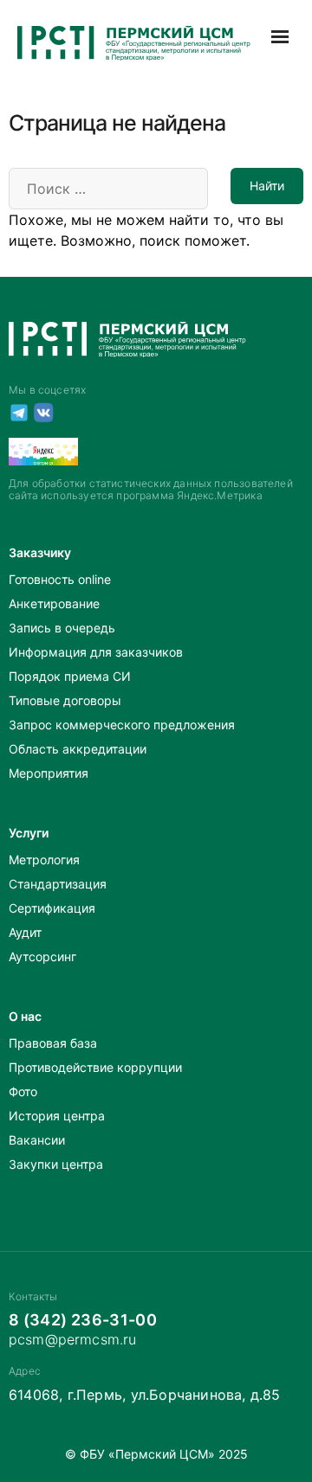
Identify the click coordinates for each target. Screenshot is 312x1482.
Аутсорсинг (42, 956)
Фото (23, 1091)
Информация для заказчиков (96, 652)
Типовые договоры (65, 700)
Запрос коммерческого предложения (122, 724)
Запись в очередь (62, 627)
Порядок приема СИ (70, 676)
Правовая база (53, 1043)
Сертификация (52, 908)
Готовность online (60, 579)
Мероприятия (48, 773)
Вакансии (37, 1139)
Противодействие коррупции (95, 1067)
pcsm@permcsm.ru (72, 1339)
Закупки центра (56, 1164)
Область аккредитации (77, 748)
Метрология (44, 859)
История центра (57, 1115)
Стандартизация (58, 883)
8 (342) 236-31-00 (83, 1320)
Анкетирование (54, 603)
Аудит (25, 932)
